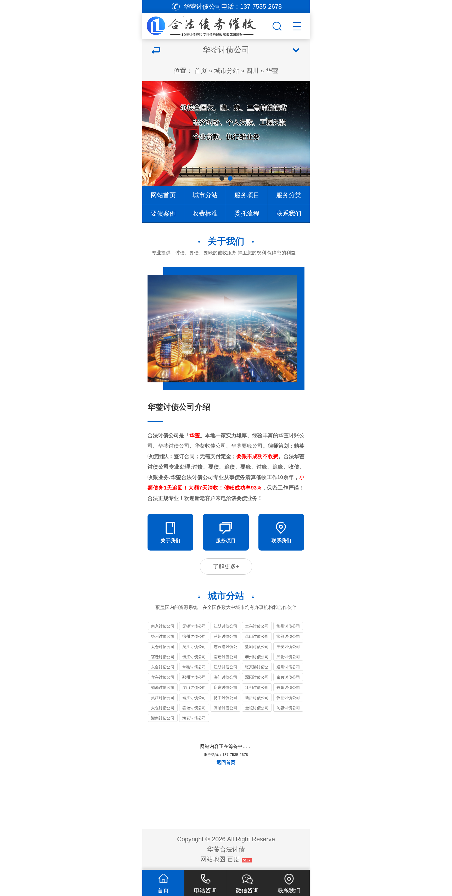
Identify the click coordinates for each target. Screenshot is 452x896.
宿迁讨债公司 (162, 657)
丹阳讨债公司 (288, 687)
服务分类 (288, 195)
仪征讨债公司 (288, 697)
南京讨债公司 (162, 626)
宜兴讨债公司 (257, 626)
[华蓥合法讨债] (206, 25)
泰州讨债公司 (257, 657)
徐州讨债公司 (194, 636)
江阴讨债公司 (225, 626)
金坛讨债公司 (257, 708)
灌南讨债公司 (162, 718)
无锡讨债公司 (194, 626)
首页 (200, 70)
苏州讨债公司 (225, 636)
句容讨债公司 (288, 708)
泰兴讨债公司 (288, 677)
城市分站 (226, 70)
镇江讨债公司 (194, 657)
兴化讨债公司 (288, 657)
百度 (233, 859)
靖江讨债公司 (194, 697)
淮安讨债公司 (288, 646)
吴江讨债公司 (194, 646)
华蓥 (272, 70)
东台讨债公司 (162, 667)
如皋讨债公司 (162, 687)
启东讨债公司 (225, 687)
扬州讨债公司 (162, 636)
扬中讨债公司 (225, 697)
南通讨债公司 (225, 657)
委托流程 (246, 213)
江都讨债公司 (257, 687)
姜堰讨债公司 (194, 708)
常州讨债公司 (288, 626)
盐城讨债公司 (257, 646)
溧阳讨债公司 (257, 677)
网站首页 (163, 195)
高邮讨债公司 (225, 708)
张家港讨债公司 (257, 668)
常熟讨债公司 (288, 636)
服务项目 (246, 195)
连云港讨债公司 (225, 647)
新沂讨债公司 (257, 697)
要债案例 (163, 213)
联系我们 (288, 213)
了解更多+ (226, 566)
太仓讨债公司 (162, 646)
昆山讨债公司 (257, 636)
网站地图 (212, 859)
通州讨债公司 (288, 667)
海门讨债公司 (225, 677)
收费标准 (205, 213)
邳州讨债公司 (194, 677)
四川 (252, 70)
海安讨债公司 (194, 718)
